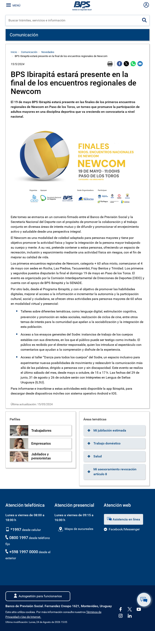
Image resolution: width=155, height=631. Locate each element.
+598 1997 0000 (23, 551)
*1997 (15, 529)
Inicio (14, 52)
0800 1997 (18, 537)
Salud (97, 456)
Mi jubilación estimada (109, 430)
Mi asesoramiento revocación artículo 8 (114, 471)
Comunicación (29, 52)
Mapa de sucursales (79, 529)
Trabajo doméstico (106, 443)
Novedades (47, 52)
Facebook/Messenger (124, 529)
